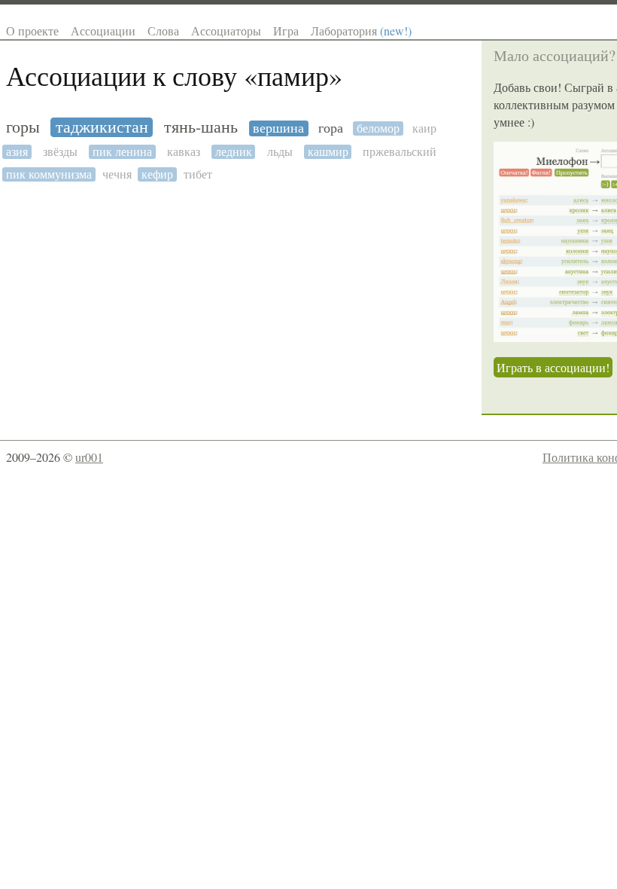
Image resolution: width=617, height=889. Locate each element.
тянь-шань (201, 127)
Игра (286, 30)
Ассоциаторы (226, 30)
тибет (198, 174)
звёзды (60, 152)
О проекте (32, 30)
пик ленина (122, 152)
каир (424, 128)
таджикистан (102, 127)
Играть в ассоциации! (553, 367)
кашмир (328, 152)
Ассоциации (103, 30)
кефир (157, 174)
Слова (163, 30)
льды (280, 152)
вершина (278, 128)
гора (330, 128)
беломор (378, 128)
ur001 (89, 457)
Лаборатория (361, 30)
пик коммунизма (49, 174)
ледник (233, 152)
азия (17, 152)
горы (23, 127)
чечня (117, 174)
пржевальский (399, 152)
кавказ (183, 152)
